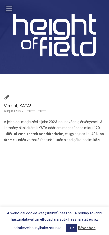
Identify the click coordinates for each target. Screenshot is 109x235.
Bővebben (87, 228)
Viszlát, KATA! (17, 105)
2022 (42, 111)
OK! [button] (71, 228)
